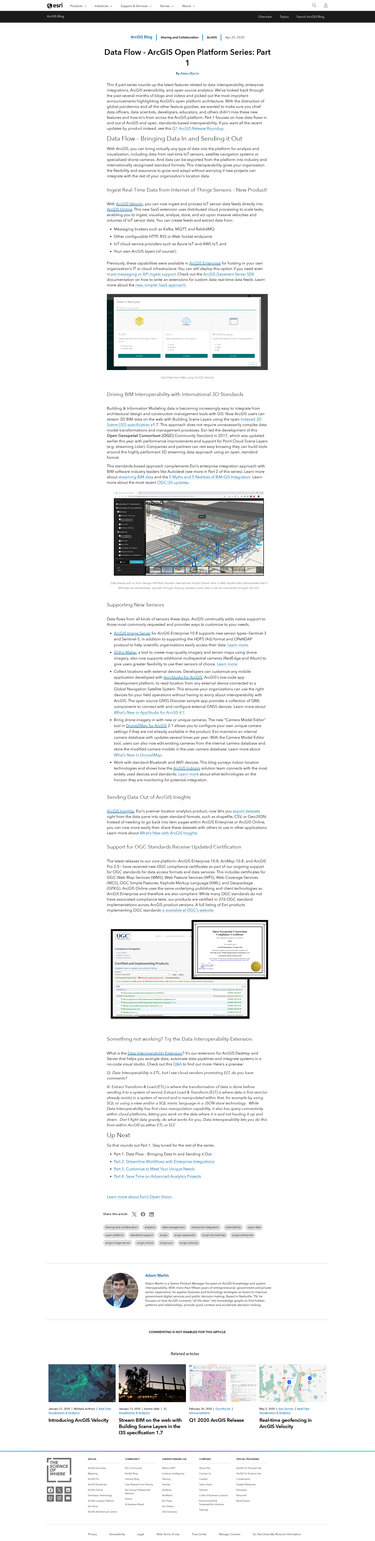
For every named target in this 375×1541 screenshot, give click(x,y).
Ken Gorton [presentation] (286, 1409)
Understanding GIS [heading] (174, 1459)
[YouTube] (67, 1498)
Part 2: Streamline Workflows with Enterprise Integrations (164, 1161)
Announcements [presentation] (199, 1413)
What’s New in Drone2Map (138, 755)
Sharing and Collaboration (179, 37)
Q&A (177, 1064)
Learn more (238, 645)
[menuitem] (103, 1468)
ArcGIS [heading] (92, 1459)
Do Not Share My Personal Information (277, 1534)
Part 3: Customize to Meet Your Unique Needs (154, 1168)
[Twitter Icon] (134, 1215)
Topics (284, 17)
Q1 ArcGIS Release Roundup (198, 128)
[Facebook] (50, 1490)
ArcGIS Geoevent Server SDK (228, 274)
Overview (265, 17)
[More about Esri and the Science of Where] (59, 1471)
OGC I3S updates (172, 482)
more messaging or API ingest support (141, 274)
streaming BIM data (135, 477)
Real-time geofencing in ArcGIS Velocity (285, 1423)
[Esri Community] (50, 1498)
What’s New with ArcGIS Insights (168, 833)
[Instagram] (59, 1498)
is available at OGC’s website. (188, 910)
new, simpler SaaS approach (160, 285)
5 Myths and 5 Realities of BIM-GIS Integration (209, 477)
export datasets (246, 811)
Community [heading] (132, 1459)
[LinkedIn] (67, 1490)
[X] (59, 1490)
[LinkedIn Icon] (151, 1215)
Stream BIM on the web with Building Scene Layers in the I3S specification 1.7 (150, 1426)
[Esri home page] (55, 6)
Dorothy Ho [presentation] (223, 1409)
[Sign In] (326, 5)
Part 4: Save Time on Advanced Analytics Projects (157, 1176)
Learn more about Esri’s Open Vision (139, 1196)
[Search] (314, 5)
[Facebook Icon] (143, 1215)
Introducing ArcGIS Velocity (78, 1420)
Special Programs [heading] (247, 1459)
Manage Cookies (229, 1534)
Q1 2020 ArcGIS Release (216, 1420)
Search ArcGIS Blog (310, 17)
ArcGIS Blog (55, 16)
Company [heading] (205, 1459)
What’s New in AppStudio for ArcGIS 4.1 (149, 712)
